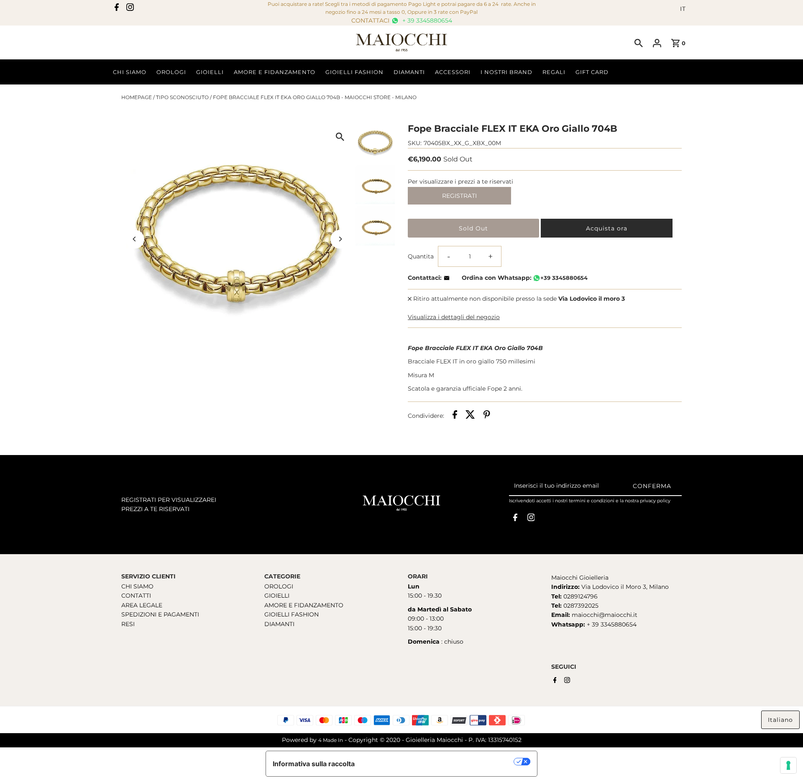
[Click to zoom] (339, 136)
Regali (553, 72)
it (683, 9)
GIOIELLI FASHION (291, 614)
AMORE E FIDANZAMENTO (303, 605)
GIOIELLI (276, 595)
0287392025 (580, 605)
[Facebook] (116, 8)
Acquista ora (606, 228)
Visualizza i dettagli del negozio (454, 317)
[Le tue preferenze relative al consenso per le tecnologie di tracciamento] (788, 765)
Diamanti (409, 72)
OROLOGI (278, 586)
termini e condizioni (591, 501)
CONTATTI (136, 595)
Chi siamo (129, 72)
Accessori (453, 72)
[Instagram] (130, 8)
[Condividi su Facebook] (455, 415)
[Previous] (134, 239)
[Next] (339, 239)
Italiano (780, 720)
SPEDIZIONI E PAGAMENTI (160, 614)
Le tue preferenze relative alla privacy (438, 761)
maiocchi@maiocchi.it (604, 615)
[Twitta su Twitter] (470, 415)
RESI (128, 624)
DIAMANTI (279, 624)
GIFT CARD (592, 72)
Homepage (136, 97)
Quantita (421, 256)
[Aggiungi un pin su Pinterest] (486, 415)
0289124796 (580, 596)
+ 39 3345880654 (426, 20)
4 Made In (330, 740)
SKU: (415, 143)
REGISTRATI (459, 195)
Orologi (171, 72)
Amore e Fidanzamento (274, 72)
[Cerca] (638, 42)
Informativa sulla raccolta (314, 764)
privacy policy (655, 501)
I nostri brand (506, 72)
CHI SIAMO (137, 586)
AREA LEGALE (141, 605)
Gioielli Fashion (354, 72)
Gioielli (210, 72)
